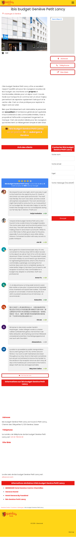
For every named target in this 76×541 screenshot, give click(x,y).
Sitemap (71, 532)
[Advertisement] (24, 70)
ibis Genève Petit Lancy (15, 499)
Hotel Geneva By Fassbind (16, 495)
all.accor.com (7, 477)
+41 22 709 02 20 (16, 437)
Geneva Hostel (11, 492)
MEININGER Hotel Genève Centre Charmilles (24, 488)
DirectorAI (40, 523)
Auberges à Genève (12, 14)
